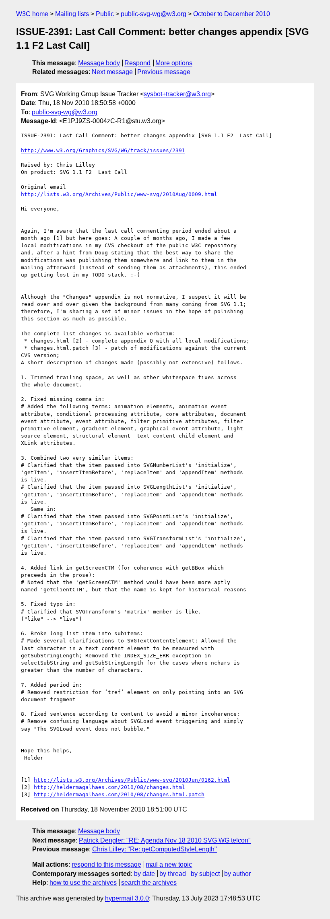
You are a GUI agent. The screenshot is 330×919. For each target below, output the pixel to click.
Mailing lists (72, 13)
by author (237, 873)
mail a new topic (169, 864)
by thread (172, 873)
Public (105, 13)
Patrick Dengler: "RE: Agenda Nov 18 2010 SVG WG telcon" (165, 840)
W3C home (32, 13)
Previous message (163, 71)
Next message (112, 71)
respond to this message (106, 864)
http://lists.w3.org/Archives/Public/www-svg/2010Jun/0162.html (132, 780)
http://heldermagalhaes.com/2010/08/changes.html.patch (119, 794)
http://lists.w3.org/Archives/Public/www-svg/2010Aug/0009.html (119, 194)
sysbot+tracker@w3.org (177, 94)
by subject (205, 873)
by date (144, 873)
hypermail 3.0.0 (127, 898)
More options (173, 63)
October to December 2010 (231, 13)
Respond (137, 63)
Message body (99, 63)
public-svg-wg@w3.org (153, 13)
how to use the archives (83, 882)
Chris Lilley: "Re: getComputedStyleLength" (154, 849)
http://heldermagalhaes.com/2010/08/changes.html (109, 787)
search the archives (149, 882)
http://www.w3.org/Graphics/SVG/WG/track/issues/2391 (103, 150)
